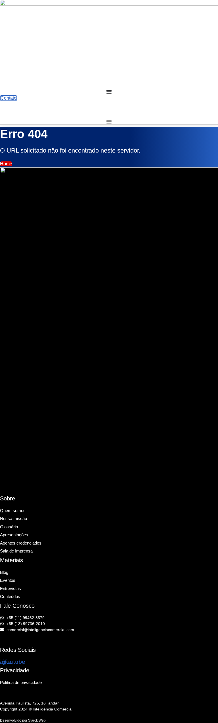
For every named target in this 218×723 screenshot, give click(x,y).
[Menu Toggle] (109, 92)
